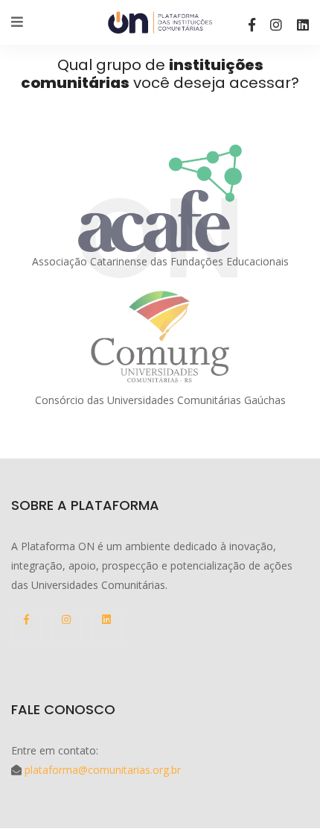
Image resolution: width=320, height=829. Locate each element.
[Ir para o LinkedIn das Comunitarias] (302, 24)
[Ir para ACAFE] (160, 198)
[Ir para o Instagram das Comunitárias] (276, 24)
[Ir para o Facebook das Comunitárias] (252, 24)
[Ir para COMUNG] (160, 337)
